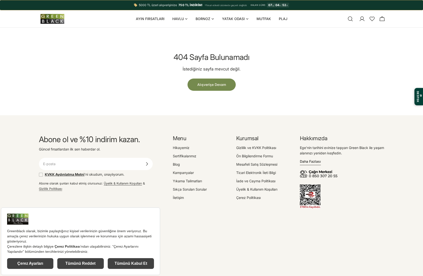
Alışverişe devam (211, 84)
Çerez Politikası (248, 198)
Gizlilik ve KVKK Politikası (256, 148)
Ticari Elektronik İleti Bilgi (256, 173)
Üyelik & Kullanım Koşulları (123, 183)
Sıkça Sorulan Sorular (190, 189)
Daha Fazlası (310, 161)
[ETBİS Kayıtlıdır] (310, 187)
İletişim (178, 198)
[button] (372, 19)
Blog (176, 164)
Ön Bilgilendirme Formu (254, 156)
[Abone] (146, 164)
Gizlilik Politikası (50, 189)
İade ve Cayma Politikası (255, 181)
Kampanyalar (183, 173)
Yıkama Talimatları (187, 181)
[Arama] (350, 19)
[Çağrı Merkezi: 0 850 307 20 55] (319, 172)
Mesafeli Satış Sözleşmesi (256, 164)
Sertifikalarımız (184, 156)
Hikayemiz (181, 148)
